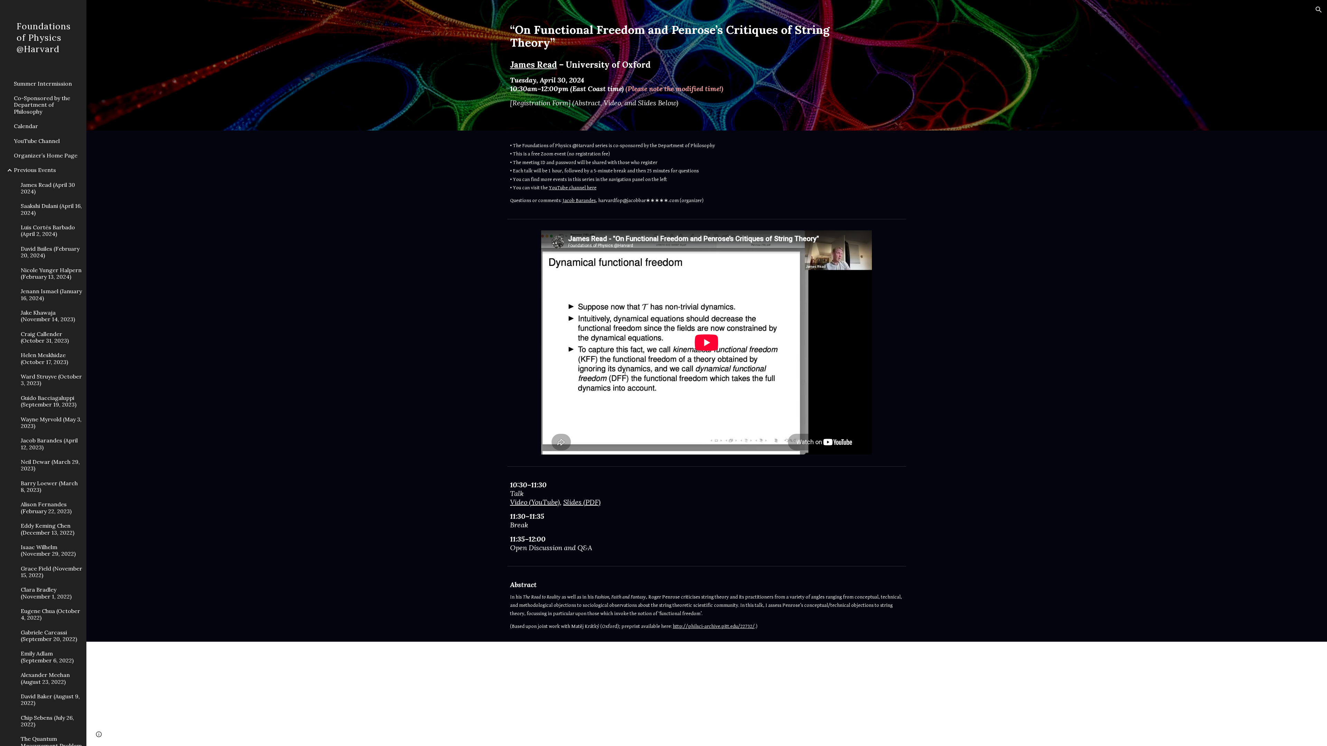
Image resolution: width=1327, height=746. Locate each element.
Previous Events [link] (35, 169)
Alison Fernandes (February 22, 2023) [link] (46, 507)
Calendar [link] (26, 126)
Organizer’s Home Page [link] (45, 155)
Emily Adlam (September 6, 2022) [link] (47, 656)
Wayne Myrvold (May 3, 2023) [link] (51, 422)
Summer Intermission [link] (43, 83)
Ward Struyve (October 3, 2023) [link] (51, 379)
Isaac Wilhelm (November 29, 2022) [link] (48, 550)
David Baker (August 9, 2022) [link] (50, 699)
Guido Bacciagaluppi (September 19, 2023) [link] (48, 401)
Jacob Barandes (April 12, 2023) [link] (49, 443)
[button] (1318, 9)
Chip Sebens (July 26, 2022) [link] (47, 721)
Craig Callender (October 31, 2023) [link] (45, 337)
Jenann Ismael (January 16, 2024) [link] (51, 294)
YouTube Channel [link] (37, 140)
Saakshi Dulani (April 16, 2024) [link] (51, 209)
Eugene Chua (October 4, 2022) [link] (50, 614)
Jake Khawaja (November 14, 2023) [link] (48, 316)
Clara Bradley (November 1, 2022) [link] (46, 593)
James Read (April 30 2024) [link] (48, 188)
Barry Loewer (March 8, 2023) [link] (49, 486)
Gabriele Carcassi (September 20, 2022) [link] (49, 635)
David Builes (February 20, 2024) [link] (50, 252)
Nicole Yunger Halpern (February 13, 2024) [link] (51, 273)
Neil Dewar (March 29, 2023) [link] (50, 465)
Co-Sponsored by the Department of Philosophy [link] (42, 105)
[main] (689, 65)
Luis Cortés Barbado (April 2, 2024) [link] (48, 230)
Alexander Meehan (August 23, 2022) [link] (45, 678)
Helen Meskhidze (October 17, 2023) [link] (44, 358)
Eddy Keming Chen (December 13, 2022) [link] (47, 529)
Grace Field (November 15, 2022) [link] (51, 571)
